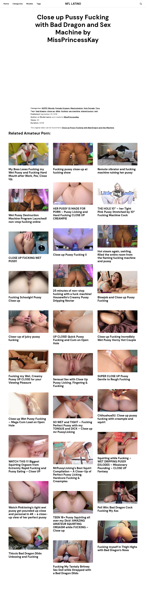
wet (96, 111)
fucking (64, 111)
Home (6, 4)
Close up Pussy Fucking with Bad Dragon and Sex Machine (88, 128)
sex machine (74, 111)
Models (29, 4)
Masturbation (76, 108)
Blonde (51, 108)
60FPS (44, 108)
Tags (39, 4)
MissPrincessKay (71, 117)
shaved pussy (87, 111)
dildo (58, 111)
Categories (18, 4)
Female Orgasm (62, 108)
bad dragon (41, 111)
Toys (97, 108)
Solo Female (89, 108)
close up (51, 111)
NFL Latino (73, 3)
